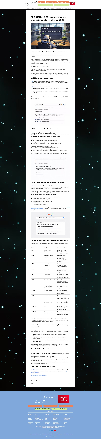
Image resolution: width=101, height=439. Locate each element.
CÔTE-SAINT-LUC (37, 422)
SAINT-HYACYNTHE (56, 414)
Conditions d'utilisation (68, 433)
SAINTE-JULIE (47, 423)
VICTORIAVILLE (66, 414)
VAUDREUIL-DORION (67, 418)
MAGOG (65, 423)
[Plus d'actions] (69, 14)
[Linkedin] (52, 431)
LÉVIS (35, 414)
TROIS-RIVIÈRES (37, 417)
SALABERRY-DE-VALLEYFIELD (68, 417)
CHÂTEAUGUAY (55, 417)
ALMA (36, 423)
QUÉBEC (29, 415)
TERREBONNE (37, 418)
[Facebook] (50, 431)
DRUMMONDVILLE (47, 417)
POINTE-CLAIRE (55, 422)
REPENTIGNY (47, 414)
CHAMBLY (29, 423)
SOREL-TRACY (30, 422)
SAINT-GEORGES (47, 422)
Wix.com (55, 436)
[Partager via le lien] (39, 380)
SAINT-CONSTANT (56, 423)
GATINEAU (29, 418)
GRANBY (46, 418)
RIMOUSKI (54, 419)
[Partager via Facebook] (31, 380)
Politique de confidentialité (47, 433)
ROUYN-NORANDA (67, 419)
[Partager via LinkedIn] (36, 380)
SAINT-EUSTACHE (66, 415)
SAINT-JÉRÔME (47, 415)
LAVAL (29, 417)
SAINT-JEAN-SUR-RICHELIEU (39, 419)
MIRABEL (46, 419)
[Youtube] (55, 431)
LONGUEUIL (30, 419)
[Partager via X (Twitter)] (34, 380)
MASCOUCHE (55, 415)
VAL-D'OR (65, 422)
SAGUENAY (36, 415)
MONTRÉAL (30, 414)
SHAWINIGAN (55, 418)
